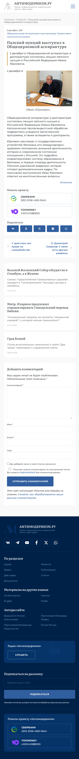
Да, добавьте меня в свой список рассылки (32, 464)
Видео (8, 569)
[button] (13, 228)
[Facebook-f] (36, 543)
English (8, 601)
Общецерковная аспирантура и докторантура (31, 33)
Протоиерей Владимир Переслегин (17, 627)
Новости (21, 19)
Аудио (7, 564)
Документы (11, 580)
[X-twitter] (46, 543)
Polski (44, 601)
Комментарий (15, 385)
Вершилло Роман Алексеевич (14, 617)
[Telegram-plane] (17, 543)
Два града (10, 575)
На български (12, 595)
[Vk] (8, 543)
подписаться (27, 472)
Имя (10, 425)
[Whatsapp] (56, 543)
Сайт (9, 451)
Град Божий (16, 338)
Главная (9, 19)
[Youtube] (27, 543)
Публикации (48, 569)
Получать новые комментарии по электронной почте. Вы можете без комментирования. (38, 471)
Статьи (45, 575)
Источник (66, 182)
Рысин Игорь (48, 625)
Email (10, 438)
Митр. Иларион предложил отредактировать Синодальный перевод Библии (37, 307)
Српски (45, 595)
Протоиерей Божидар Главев (54, 617)
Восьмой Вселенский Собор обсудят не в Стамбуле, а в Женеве (37, 272)
